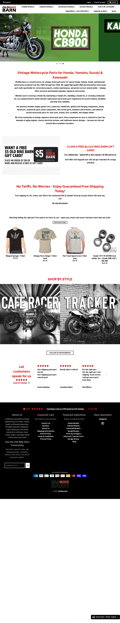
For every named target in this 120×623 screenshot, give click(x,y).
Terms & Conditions (46, 436)
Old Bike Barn (63, 491)
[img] (21, 379)
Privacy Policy (45, 439)
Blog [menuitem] (114, 11)
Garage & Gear (73, 439)
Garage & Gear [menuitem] (100, 11)
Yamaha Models (73, 426)
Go (28, 465)
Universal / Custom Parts (73, 436)
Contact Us (45, 423)
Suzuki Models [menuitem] (86, 7)
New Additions (60, 222)
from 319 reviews (20, 383)
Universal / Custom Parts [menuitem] (77, 11)
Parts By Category (73, 434)
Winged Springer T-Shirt (15, 256)
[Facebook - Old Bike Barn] (102, 423)
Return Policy (45, 434)
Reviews (45, 426)
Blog (74, 441)
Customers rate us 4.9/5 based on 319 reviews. (65, 409)
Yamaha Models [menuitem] (46, 7)
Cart (114, 2)
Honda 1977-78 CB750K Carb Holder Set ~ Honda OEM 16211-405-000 (104, 258)
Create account (99, 2)
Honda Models (73, 423)
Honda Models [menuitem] (28, 7)
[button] (34, 374)
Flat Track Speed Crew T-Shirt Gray (75, 257)
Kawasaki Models (73, 428)
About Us (45, 428)
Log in (89, 2)
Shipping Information (45, 431)
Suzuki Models (73, 431)
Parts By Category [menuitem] (106, 7)
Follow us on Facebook (60, 353)
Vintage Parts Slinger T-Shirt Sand (45, 257)
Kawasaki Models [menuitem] (66, 7)
